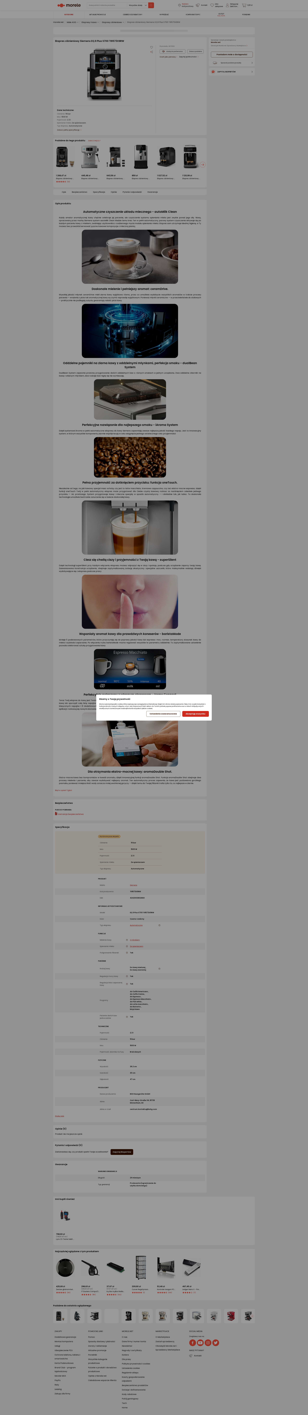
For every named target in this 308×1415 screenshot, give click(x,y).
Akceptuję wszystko (195, 713)
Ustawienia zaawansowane (163, 713)
